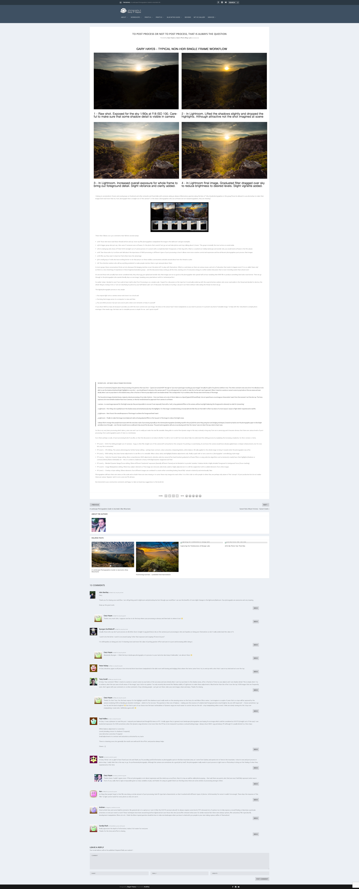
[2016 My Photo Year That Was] (246, 542)
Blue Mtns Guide (173, 17)
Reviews (188, 17)
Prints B (159, 17)
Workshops (135, 17)
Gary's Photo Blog (182, 38)
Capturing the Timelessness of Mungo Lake (195, 546)
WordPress (146, 887)
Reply (256, 608)
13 (189, 38)
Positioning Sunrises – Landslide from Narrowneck (153, 574)
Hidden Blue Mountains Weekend (140, 2)
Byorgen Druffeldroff (106, 629)
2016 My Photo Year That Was (235, 546)
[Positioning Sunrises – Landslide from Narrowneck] (157, 557)
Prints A (148, 17)
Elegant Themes (131, 887)
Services (211, 17)
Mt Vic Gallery (199, 17)
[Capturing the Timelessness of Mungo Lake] (201, 542)
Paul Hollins (103, 719)
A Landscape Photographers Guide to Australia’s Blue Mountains (110, 570)
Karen (101, 757)
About (123, 17)
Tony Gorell (103, 679)
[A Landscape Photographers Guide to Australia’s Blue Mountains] (113, 554)
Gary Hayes (171, 38)
